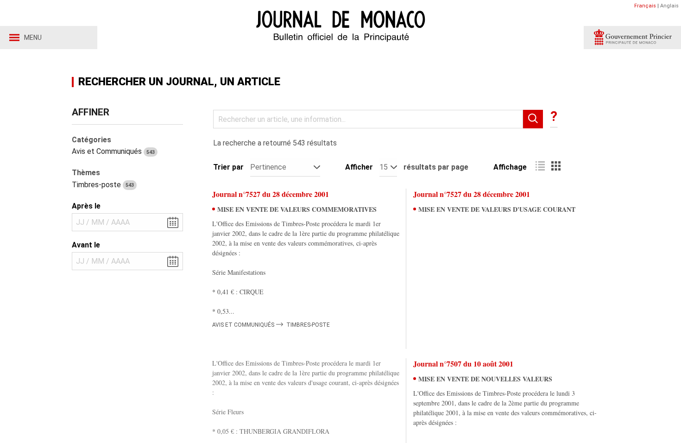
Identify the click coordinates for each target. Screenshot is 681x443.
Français (645, 6)
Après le (86, 206)
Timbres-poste (103, 184)
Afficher (359, 167)
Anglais (669, 6)
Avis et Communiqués (113, 151)
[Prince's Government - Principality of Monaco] (632, 37)
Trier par (228, 167)
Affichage (510, 167)
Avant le (86, 244)
